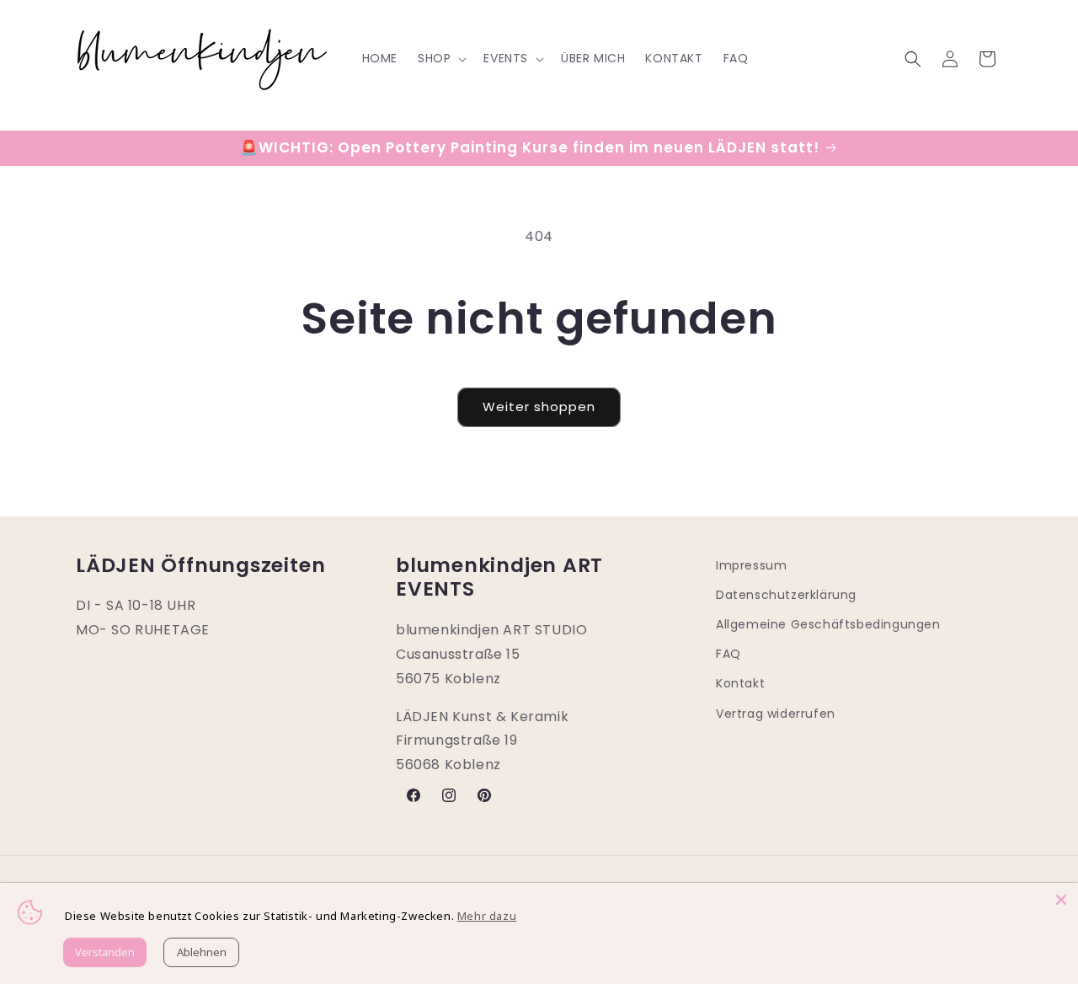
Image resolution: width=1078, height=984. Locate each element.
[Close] (1061, 899)
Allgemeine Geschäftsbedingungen (828, 624)
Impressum (751, 565)
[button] (440, 58)
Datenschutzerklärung (786, 594)
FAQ (728, 653)
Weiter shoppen (539, 406)
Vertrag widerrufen (775, 713)
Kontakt (740, 683)
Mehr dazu (486, 915)
